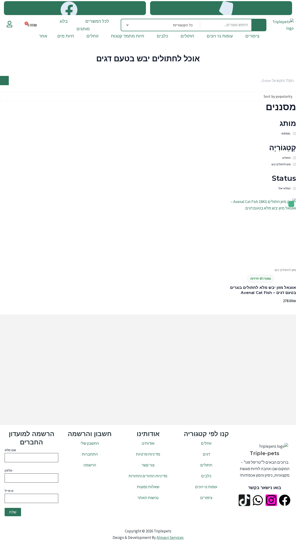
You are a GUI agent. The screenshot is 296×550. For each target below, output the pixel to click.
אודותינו (148, 443)
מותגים (83, 28)
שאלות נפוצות (148, 486)
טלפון (8, 470)
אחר (43, 37)
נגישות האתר (148, 497)
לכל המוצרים (97, 21)
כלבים (162, 37)
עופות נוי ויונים (220, 37)
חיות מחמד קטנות (127, 37)
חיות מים (65, 37)
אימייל (9, 491)
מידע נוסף (261, 266)
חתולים (187, 37)
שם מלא (10, 450)
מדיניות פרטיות (148, 454)
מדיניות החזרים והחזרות (148, 475)
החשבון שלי (89, 443)
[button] (61, 21)
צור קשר (148, 465)
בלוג (64, 21)
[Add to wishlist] (291, 204)
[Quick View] (283, 267)
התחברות (90, 454)
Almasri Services (170, 537)
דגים (206, 454)
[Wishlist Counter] (16, 25)
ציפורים (252, 37)
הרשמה (89, 465)
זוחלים (92, 37)
